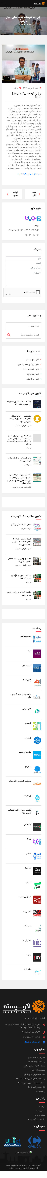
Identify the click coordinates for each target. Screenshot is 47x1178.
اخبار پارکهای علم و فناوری (28, 364)
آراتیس (28, 853)
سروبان (28, 582)
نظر (16, 88)
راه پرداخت (26, 679)
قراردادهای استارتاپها (36, 1087)
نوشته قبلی (34, 194)
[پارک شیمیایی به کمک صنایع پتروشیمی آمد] (37, 460)
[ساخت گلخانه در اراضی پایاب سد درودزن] (37, 594)
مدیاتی (28, 882)
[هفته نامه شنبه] (37, 754)
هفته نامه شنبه (25, 752)
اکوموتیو (28, 723)
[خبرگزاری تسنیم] (37, 899)
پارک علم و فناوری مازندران (22, 487)
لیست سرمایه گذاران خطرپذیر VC (31, 1082)
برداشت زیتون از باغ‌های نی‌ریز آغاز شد (21, 577)
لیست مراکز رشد (38, 1070)
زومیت (29, 448)
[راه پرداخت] (37, 682)
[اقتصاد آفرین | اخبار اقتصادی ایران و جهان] (37, 812)
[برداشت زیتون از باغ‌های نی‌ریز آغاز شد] (37, 578)
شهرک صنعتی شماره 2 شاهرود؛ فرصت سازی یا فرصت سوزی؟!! (21, 541)
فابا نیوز (28, 867)
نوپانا (29, 839)
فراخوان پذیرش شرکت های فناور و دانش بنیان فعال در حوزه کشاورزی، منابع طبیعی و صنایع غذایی (19, 479)
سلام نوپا (27, 969)
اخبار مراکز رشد (32, 379)
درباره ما (41, 1106)
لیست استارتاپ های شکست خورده (30, 1078)
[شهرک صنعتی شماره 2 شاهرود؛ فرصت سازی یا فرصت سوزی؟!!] (37, 541)
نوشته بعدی (15, 194)
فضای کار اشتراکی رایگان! (21, 524)
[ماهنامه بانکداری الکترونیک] (37, 783)
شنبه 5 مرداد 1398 (30, 88)
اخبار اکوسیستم (32, 359)
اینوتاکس (27, 824)
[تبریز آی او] (37, 942)
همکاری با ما (40, 1115)
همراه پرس (26, 708)
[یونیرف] (13, 1141)
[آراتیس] (37, 856)
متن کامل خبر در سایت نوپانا (29, 173)
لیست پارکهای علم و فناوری (34, 1065)
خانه (29, 24)
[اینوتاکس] (37, 827)
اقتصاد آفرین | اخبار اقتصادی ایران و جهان (19, 811)
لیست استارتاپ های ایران (34, 1074)
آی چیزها (27, 795)
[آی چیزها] (37, 798)
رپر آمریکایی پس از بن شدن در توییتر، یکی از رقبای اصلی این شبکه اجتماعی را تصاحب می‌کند (19, 440)
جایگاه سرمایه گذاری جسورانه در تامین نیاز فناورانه (19, 403)
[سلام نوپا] (37, 971)
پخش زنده (40, 1091)
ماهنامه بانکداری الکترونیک (20, 781)
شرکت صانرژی (26, 528)
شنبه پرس (27, 911)
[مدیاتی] (37, 885)
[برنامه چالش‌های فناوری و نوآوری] (37, 696)
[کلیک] (37, 653)
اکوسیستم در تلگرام (32, 1042)
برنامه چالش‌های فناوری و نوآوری (20, 696)
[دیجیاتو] (37, 769)
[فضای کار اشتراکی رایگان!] (37, 527)
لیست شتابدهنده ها (36, 1061)
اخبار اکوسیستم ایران (36, 1057)
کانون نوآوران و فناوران (23, 425)
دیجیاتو (28, 766)
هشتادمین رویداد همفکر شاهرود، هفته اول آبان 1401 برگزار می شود (20, 418)
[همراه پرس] (37, 711)
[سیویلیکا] (34, 1141)
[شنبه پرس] (37, 914)
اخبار (21, 24)
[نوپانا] (37, 841)
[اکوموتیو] (37, 725)
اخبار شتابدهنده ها (31, 369)
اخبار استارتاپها (33, 374)
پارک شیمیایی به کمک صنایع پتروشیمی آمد (19, 459)
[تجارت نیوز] (37, 667)
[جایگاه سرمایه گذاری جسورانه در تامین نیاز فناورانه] (37, 404)
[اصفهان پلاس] (37, 639)
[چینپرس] (37, 740)
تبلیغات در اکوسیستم (36, 1119)
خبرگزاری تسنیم (25, 896)
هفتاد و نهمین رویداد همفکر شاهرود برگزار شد (19, 560)
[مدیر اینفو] (37, 928)
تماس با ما (40, 1110)
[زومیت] (37, 957)
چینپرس (28, 737)
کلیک (29, 650)
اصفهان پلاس (25, 636)
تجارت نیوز (27, 665)
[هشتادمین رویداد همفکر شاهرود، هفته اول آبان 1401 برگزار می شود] (37, 418)
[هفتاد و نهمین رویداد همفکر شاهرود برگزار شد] (37, 561)
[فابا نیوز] (37, 870)
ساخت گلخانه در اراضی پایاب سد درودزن (19, 593)
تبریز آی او (27, 940)
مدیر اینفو (28, 464)
